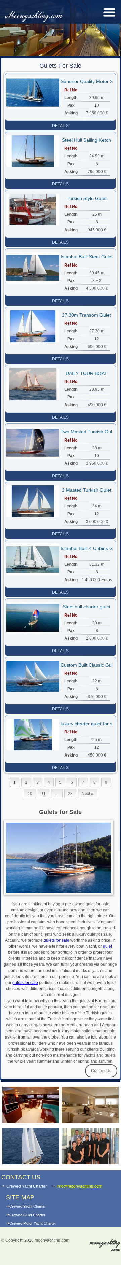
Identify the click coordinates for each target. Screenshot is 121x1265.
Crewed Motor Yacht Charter (32, 1223)
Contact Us (101, 1070)
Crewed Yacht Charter (27, 1206)
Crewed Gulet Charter (27, 1215)
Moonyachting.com (33, 16)
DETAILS (60, 125)
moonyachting (104, 1246)
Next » (87, 793)
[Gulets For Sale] (30, 1105)
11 (43, 793)
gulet (107, 946)
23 (70, 793)
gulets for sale (56, 940)
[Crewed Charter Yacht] (30, 1146)
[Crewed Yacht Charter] (90, 1105)
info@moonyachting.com (79, 1186)
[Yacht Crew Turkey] (90, 1146)
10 (30, 793)
